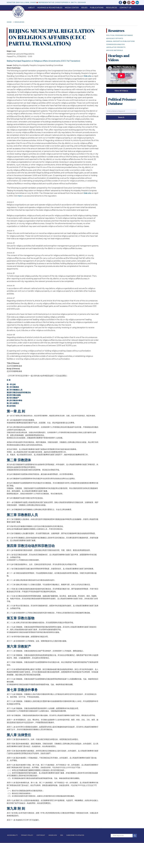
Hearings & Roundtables (49, 8)
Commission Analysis (115, 44)
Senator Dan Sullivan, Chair (21, 2)
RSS (61, 835)
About (31, 8)
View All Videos (121, 91)
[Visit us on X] (125, 2)
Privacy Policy (27, 835)
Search (121, 117)
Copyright (40, 835)
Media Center (72, 8)
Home (9, 22)
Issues (84, 8)
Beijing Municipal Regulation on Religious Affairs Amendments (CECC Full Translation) (43, 61)
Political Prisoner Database (119, 35)
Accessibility (12, 835)
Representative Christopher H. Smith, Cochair (62, 2)
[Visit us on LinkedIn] (137, 2)
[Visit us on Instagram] (129, 2)
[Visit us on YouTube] (133, 2)
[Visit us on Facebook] (121, 2)
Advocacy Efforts (114, 38)
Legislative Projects (115, 47)
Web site (87, 76)
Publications (96, 8)
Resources (111, 8)
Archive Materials (114, 50)
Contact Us (125, 8)
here (20, 196)
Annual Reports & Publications (120, 41)
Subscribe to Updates (75, 835)
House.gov (52, 835)
